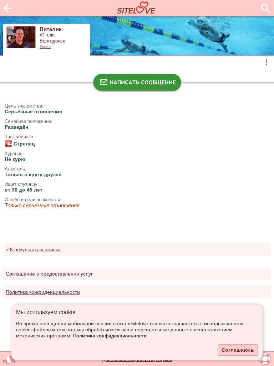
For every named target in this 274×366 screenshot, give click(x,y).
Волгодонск (52, 41)
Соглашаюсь (238, 350)
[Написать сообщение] (137, 84)
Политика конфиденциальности (110, 335)
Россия (45, 46)
